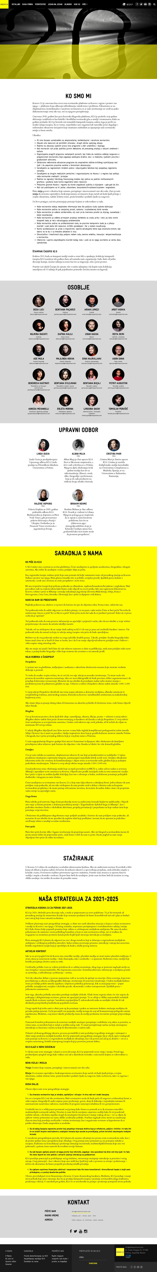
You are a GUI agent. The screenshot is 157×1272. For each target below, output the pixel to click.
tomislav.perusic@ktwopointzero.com (118, 413)
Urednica (65, 312)
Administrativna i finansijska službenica (91, 412)
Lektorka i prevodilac (118, 337)
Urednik (92, 312)
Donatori (8, 1264)
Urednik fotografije (38, 361)
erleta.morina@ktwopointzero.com (65, 413)
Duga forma (27, 4)
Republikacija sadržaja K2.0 (34, 1258)
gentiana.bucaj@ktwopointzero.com (91, 388)
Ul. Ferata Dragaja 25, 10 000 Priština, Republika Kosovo (136, 1251)
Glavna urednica (39, 312)
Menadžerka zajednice (65, 412)
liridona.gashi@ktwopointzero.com (92, 415)
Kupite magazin (57, 1256)
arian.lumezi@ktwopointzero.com (91, 314)
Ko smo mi (9, 1258)
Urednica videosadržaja (92, 361)
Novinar (92, 337)
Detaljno (16, 4)
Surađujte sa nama (31, 1261)
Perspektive (40, 4)
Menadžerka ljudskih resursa (65, 386)
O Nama (8, 1256)
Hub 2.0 (77, 4)
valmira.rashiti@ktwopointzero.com (39, 339)
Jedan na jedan (55, 4)
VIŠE (84, 4)
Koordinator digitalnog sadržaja (38, 412)
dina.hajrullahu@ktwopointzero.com (91, 363)
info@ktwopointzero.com (81, 1211)
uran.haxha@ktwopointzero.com (92, 339)
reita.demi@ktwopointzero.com (118, 339)
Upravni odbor (10, 1261)
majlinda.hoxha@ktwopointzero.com (65, 363)
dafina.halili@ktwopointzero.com (65, 339)
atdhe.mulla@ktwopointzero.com (38, 363)
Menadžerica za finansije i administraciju (38, 387)
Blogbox (68, 4)
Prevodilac (118, 412)
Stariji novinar (65, 337)
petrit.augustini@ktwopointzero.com (118, 388)
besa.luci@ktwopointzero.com (38, 314)
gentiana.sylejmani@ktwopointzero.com (65, 388)
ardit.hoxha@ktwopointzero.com (118, 314)
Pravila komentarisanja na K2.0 (36, 1256)
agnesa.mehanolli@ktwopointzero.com (39, 413)
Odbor (43, 456)
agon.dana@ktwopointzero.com (118, 363)
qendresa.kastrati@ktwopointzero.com (39, 390)
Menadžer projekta (91, 386)
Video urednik (118, 361)
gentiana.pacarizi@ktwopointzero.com (65, 314)
